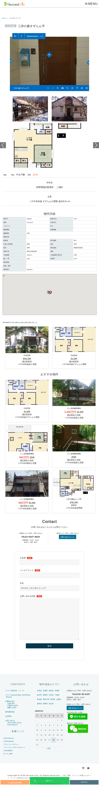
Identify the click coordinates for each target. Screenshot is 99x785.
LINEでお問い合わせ (14, 723)
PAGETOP (84, 782)
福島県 (51, 691)
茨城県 (57, 691)
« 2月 (48, 748)
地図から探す (12, 707)
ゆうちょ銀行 (8, 754)
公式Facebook (8, 738)
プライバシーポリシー (11, 744)
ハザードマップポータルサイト (14, 747)
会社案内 (8, 716)
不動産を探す (10, 701)
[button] (49, 292)
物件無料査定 (10, 712)
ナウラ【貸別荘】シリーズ (14, 691)
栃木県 (39, 695)
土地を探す (11, 703)
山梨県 (58, 699)
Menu (93, 3)
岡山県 (51, 704)
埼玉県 (51, 695)
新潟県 (52, 699)
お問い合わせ (10, 720)
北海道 (39, 691)
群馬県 (45, 695)
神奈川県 (46, 699)
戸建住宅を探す (12, 705)
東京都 (39, 699)
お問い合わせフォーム (67, 537)
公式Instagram (12, 725)
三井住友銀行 (8, 750)
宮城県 (45, 691)
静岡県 (45, 704)
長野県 (39, 704)
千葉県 (57, 695)
